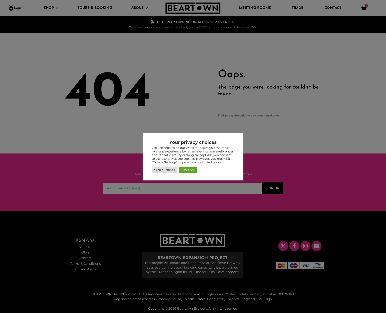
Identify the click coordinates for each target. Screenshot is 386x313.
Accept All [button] (188, 169)
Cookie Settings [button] (164, 169)
